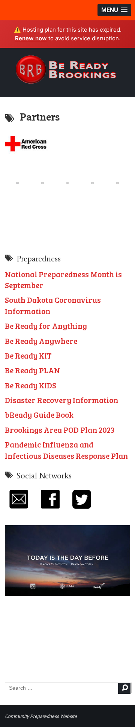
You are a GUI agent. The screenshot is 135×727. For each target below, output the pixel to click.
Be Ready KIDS (30, 385)
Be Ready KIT (28, 355)
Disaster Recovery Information (61, 399)
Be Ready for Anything (46, 325)
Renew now (31, 38)
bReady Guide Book (39, 414)
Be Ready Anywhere (41, 340)
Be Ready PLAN (32, 370)
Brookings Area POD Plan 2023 (59, 429)
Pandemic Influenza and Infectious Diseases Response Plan (66, 450)
